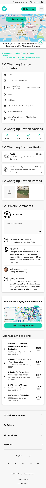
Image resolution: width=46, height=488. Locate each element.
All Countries (7, 53)
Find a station (21, 2)
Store (35, 2)
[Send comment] (40, 231)
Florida (31, 53)
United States (20, 53)
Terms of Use (23, 479)
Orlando (5, 55)
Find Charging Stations (23, 325)
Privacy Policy (23, 483)
